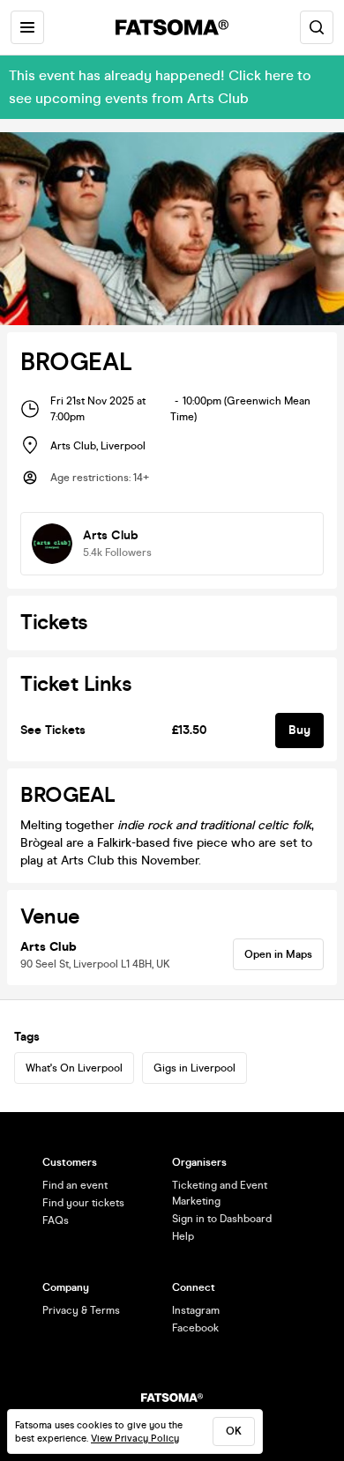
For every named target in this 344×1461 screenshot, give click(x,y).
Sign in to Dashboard (222, 1219)
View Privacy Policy (135, 1438)
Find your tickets (83, 1203)
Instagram (196, 1310)
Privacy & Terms (81, 1310)
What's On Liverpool (74, 1068)
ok (234, 1431)
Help (183, 1236)
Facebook (195, 1328)
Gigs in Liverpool (194, 1068)
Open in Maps (278, 954)
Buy (299, 730)
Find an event (75, 1185)
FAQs (55, 1220)
